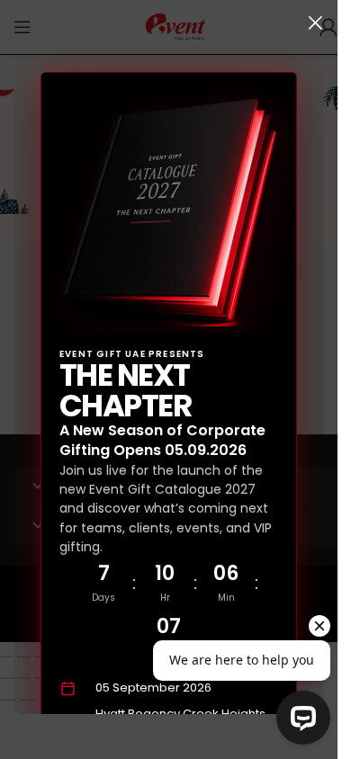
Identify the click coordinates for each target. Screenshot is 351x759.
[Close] (315, 22)
